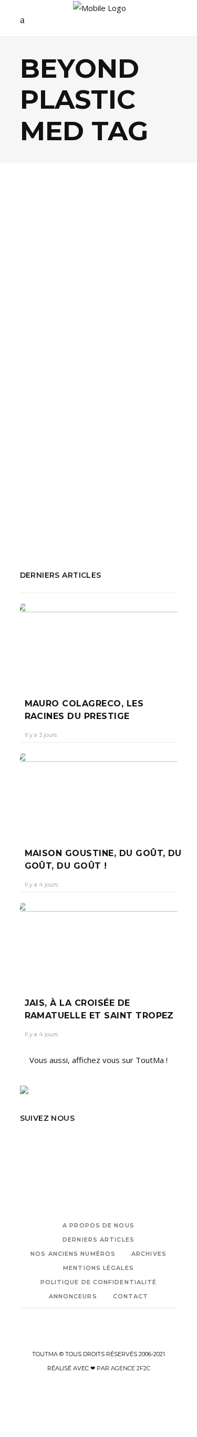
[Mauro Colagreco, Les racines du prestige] (99, 642)
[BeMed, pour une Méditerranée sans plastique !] (99, 244)
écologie (49, 288)
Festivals (89, 288)
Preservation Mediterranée (69, 511)
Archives (149, 1253)
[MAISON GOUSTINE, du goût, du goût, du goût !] (99, 792)
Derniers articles (98, 1239)
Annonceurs (73, 1296)
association (40, 468)
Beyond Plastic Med (138, 468)
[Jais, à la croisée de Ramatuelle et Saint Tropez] (99, 942)
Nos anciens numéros (73, 1253)
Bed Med (81, 468)
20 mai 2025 (94, 365)
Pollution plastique (107, 497)
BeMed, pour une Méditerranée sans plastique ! (83, 331)
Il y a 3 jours (41, 734)
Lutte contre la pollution (97, 482)
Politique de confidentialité (98, 1282)
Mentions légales (98, 1268)
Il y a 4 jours (41, 884)
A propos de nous (98, 1225)
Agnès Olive (45, 365)
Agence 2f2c (130, 1368)
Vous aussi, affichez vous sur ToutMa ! (98, 1060)
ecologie (35, 482)
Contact (131, 1296)
